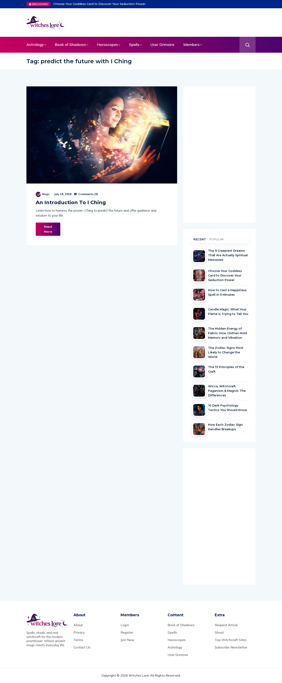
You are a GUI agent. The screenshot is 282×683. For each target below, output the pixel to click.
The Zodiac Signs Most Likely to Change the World (225, 352)
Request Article (226, 625)
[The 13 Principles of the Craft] (199, 371)
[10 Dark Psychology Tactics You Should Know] (199, 410)
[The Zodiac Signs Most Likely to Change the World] (199, 352)
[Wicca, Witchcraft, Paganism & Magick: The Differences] (199, 391)
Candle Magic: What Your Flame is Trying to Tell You (228, 312)
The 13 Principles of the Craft (226, 369)
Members (191, 44)
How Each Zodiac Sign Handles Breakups (225, 427)
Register (127, 632)
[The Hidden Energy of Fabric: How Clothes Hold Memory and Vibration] (199, 333)
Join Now (127, 640)
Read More (48, 229)
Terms (78, 640)
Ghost (219, 632)
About (78, 625)
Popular (216, 239)
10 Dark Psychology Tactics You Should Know (227, 408)
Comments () (87, 194)
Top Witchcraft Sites (230, 640)
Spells (134, 44)
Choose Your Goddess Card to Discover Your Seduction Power (99, 4)
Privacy (79, 632)
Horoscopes (107, 44)
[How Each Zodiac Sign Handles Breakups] (199, 429)
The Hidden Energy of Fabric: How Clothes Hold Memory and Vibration (227, 333)
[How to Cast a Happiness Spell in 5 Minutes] (199, 294)
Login (125, 625)
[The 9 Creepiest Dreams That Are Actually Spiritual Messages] (199, 256)
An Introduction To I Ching (71, 202)
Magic (46, 194)
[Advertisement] (169, 21)
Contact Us (81, 647)
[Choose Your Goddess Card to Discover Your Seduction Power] (199, 275)
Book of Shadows (70, 44)
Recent (199, 239)
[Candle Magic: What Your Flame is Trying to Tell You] (199, 314)
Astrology (35, 44)
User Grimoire (162, 44)
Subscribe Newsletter (231, 647)
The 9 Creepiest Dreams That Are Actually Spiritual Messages (228, 255)
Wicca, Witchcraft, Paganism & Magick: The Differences (227, 390)
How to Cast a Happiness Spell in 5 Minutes (227, 292)
